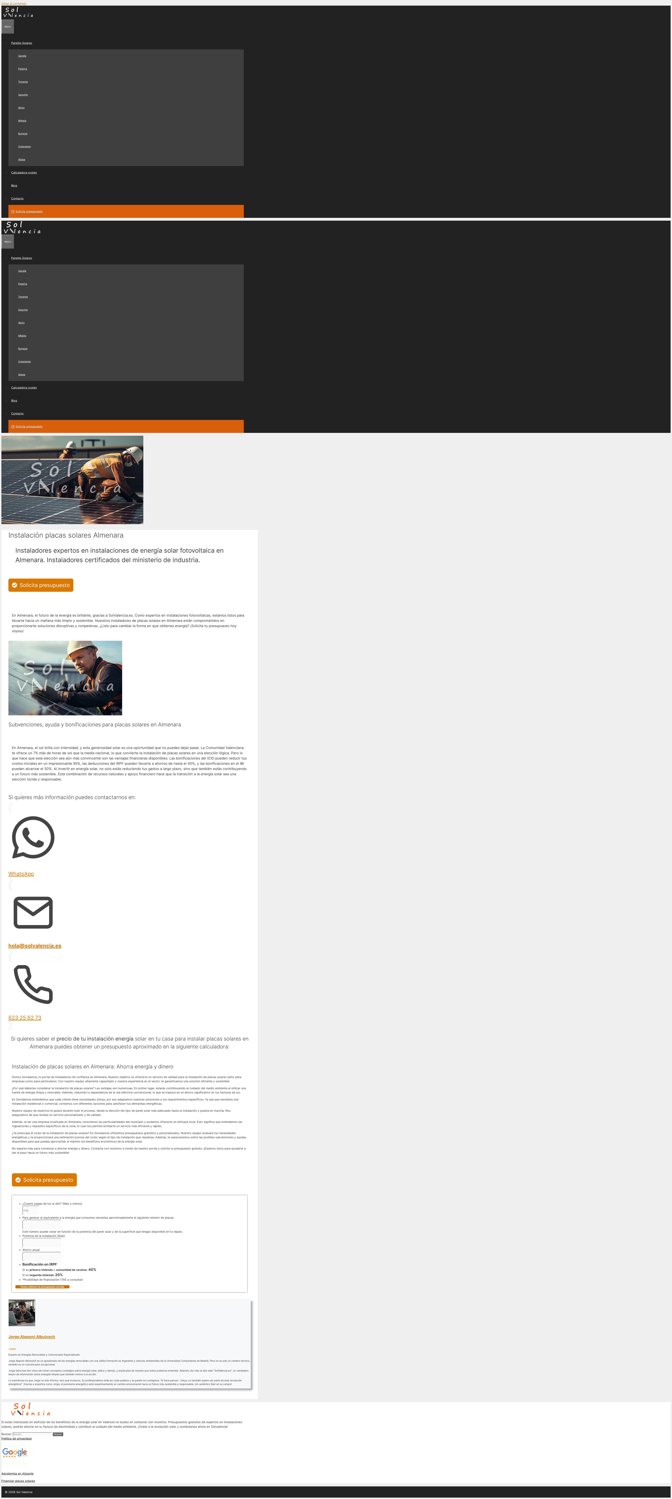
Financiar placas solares (18, 1481)
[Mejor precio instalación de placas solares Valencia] (18, 17)
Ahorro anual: (31, 1250)
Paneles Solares (21, 43)
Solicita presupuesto (29, 211)
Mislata (22, 120)
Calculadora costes (24, 172)
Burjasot (22, 133)
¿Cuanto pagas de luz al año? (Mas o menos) (52, 1203)
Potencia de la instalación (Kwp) (43, 1236)
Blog (14, 185)
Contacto (17, 198)
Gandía (22, 55)
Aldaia (21, 159)
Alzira (21, 107)
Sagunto (23, 94)
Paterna (22, 68)
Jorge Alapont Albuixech (31, 1336)
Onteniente (24, 146)
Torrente (23, 81)
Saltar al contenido (13, 3)
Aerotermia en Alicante (17, 1473)
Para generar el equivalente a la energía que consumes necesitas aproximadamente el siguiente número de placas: (98, 1217)
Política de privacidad (16, 1438)
